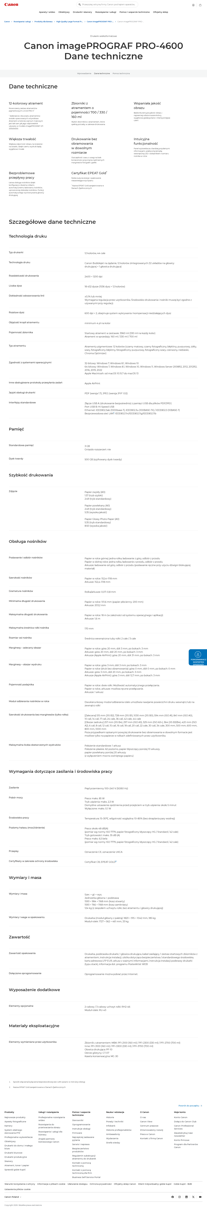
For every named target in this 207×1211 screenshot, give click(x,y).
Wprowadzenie (84, 73)
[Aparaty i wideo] (56, 12)
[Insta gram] (179, 1197)
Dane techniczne (102, 73)
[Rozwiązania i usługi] (117, 12)
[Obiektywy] (71, 12)
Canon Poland (12, 1197)
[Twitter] (193, 1197)
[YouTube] (200, 1197)
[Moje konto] (193, 5)
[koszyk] (200, 5)
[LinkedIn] (186, 1197)
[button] (198, 657)
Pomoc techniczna (121, 73)
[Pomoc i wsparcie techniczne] (151, 12)
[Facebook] (173, 1197)
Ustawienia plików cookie (18, 1189)
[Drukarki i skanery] (93, 12)
